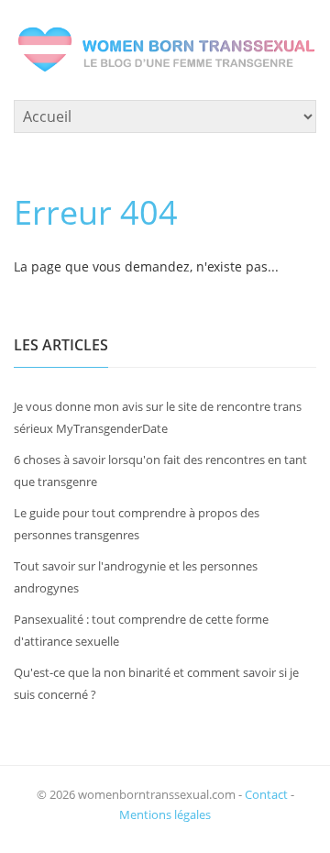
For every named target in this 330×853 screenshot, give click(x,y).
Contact (266, 794)
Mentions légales (165, 814)
